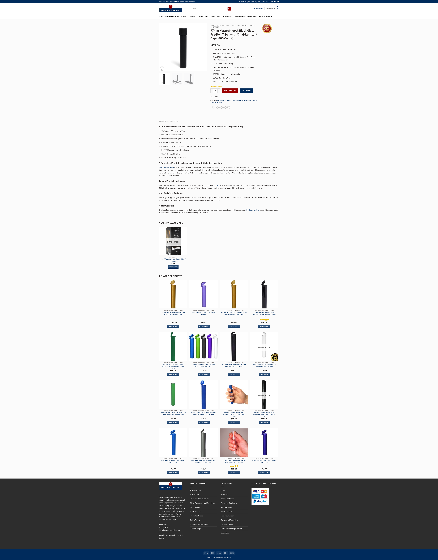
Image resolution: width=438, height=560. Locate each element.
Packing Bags (195, 507)
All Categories (195, 490)
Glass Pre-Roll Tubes (242, 100)
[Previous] (163, 47)
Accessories (227, 16)
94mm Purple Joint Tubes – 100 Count (203, 313)
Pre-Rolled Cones (196, 516)
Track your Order (227, 516)
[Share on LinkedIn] (228, 107)
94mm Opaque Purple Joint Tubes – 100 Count (264, 462)
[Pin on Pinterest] (224, 107)
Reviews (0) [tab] (174, 121)
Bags (218, 16)
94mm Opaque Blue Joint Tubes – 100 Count (173, 462)
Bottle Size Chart (227, 499)
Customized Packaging (229, 520)
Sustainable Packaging (171, 16)
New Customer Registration (231, 529)
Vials (206, 16)
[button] (272, 8)
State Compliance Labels (199, 524)
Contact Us (268, 16)
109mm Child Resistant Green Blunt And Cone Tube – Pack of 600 (173, 414)
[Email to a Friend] (220, 107)
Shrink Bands (195, 520)
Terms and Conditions (229, 503)
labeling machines (252, 210)
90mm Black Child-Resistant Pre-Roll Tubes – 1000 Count (234, 365)
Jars (212, 16)
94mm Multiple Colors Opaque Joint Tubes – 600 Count (204, 365)
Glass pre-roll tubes (166, 167)
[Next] (203, 47)
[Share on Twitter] (216, 107)
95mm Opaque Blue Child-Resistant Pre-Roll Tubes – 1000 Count (203, 414)
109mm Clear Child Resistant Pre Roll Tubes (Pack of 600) (264, 365)
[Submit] (229, 8)
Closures (192, 16)
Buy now (246, 91)
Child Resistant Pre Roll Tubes (226, 100)
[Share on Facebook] (212, 107)
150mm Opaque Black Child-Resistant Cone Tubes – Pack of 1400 (264, 415)
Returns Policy (226, 511)
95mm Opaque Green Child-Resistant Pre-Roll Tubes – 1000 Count (173, 366)
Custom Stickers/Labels (255, 16)
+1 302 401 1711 (165, 527)
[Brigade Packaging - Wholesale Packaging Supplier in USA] (173, 9)
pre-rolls (216, 185)
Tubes (200, 16)
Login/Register (258, 8)
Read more (173, 267)
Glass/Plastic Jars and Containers (202, 503)
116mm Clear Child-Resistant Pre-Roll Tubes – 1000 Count (234, 462)
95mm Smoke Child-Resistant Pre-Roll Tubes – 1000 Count (203, 462)
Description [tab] (164, 121)
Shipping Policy (226, 507)
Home (161, 16)
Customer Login (227, 524)
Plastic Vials (194, 494)
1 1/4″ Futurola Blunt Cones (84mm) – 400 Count (173, 260)
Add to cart (230, 91)
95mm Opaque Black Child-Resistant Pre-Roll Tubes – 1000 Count (264, 314)
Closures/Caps (195, 529)
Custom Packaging (240, 16)
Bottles (183, 16)
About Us (224, 494)
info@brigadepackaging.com (169, 530)
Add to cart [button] (173, 326)
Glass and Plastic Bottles (199, 499)
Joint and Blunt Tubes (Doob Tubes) (231, 25)
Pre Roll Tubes (195, 511)
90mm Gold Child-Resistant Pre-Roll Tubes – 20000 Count (173, 313)
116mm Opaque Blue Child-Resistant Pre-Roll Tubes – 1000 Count (234, 415)
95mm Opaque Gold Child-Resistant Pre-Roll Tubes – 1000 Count (234, 313)
